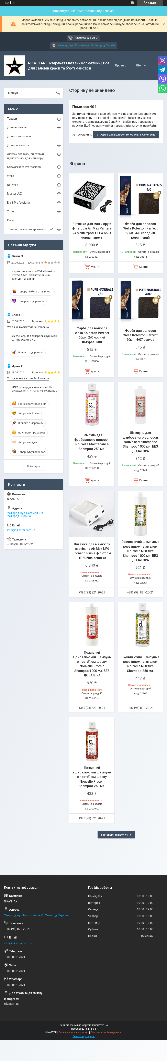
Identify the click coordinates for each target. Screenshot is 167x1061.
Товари (12, 118)
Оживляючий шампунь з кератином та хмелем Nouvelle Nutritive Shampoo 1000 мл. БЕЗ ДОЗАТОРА (140, 551)
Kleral (10, 220)
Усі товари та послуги (114, 834)
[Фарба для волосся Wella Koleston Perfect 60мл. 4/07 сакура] (140, 300)
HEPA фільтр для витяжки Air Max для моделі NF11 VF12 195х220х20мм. (35, 389)
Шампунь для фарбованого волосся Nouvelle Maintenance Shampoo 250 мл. (91, 442)
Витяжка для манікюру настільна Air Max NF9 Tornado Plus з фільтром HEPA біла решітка (92, 551)
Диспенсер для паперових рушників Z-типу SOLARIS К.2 (34, 337)
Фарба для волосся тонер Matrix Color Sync (127, 134)
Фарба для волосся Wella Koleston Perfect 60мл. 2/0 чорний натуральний (92, 335)
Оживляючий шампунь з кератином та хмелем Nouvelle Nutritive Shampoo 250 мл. (140, 664)
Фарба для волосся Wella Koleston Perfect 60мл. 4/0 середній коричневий (140, 230)
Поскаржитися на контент (74, 1032)
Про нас (120, 65)
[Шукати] (58, 93)
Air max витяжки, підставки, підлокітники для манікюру (25, 156)
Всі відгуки (33, 466)
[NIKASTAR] (14, 65)
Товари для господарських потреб (30, 229)
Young (11, 211)
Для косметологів (19, 136)
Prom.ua (103, 1025)
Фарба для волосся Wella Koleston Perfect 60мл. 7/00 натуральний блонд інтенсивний (33, 275)
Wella (10, 176)
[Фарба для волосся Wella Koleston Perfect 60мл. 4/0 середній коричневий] (140, 196)
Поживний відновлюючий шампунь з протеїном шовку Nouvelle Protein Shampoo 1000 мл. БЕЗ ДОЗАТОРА (92, 664)
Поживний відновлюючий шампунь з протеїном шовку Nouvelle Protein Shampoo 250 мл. (92, 777)
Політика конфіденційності (106, 1032)
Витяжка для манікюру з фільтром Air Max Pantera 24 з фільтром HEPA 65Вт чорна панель (91, 230)
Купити (95, 266)
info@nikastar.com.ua (21, 530)
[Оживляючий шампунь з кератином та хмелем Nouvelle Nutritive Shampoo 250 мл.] (140, 624)
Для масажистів (18, 145)
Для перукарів (17, 127)
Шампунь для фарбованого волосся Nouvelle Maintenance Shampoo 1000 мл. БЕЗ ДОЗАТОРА (140, 442)
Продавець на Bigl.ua (83, 1028)
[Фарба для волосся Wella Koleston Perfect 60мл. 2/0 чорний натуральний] (91, 300)
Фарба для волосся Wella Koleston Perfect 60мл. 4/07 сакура (140, 335)
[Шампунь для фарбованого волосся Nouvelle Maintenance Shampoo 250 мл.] (91, 405)
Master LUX (14, 193)
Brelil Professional (18, 202)
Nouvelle (12, 184)
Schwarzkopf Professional (24, 167)
